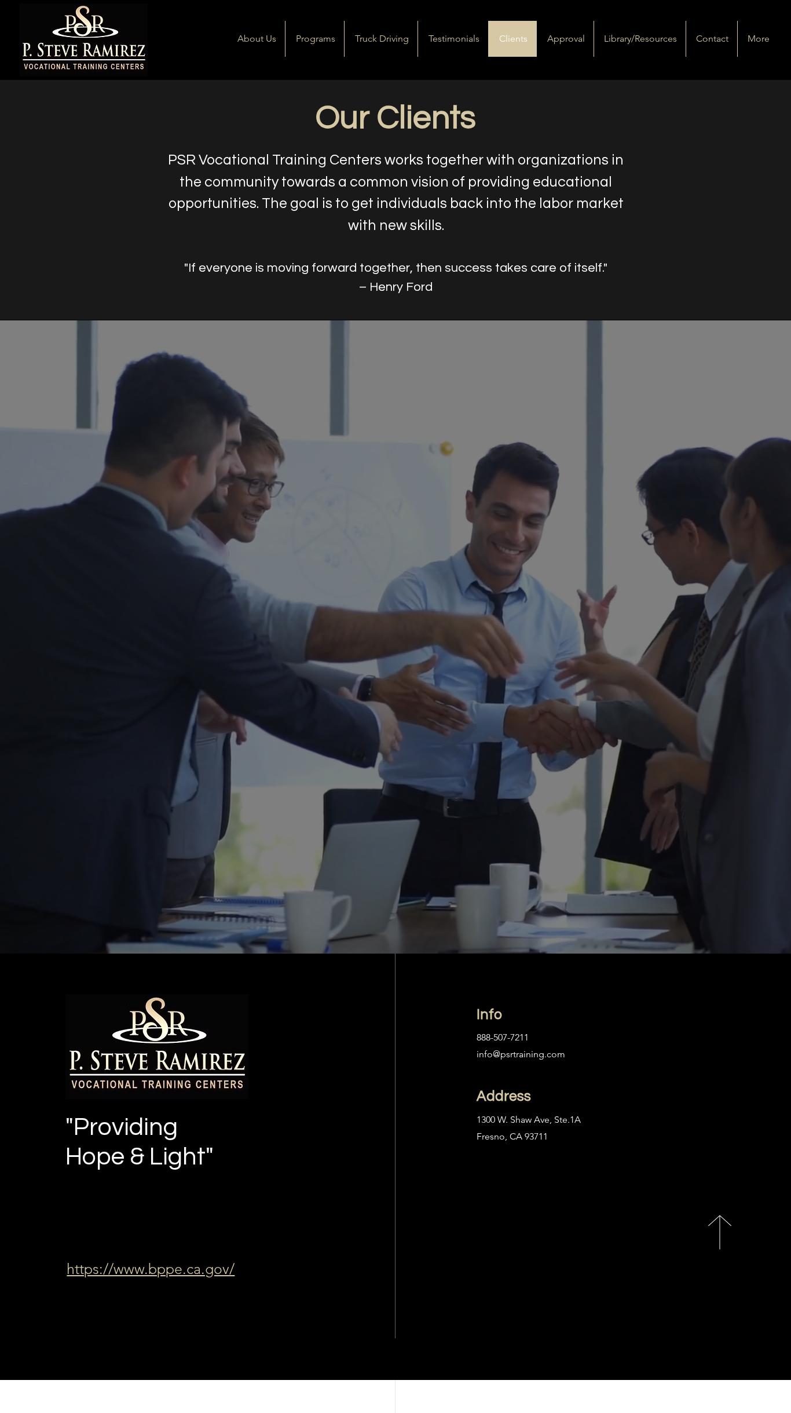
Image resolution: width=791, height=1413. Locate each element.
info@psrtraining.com (521, 1054)
